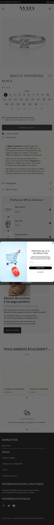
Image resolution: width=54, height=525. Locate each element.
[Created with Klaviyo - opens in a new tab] (27, 283)
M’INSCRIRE (40, 267)
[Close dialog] (52, 243)
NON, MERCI (40, 272)
